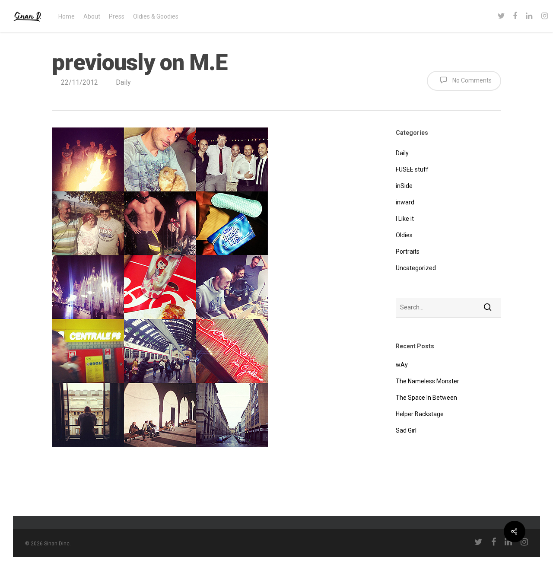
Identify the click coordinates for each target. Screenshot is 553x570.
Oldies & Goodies (155, 16)
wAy (402, 364)
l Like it (405, 218)
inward (405, 202)
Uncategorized (416, 267)
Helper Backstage (420, 414)
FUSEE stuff (412, 169)
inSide (404, 185)
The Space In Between (426, 397)
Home (66, 16)
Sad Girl (406, 430)
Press (116, 16)
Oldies (404, 235)
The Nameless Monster (427, 381)
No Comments (471, 80)
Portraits (408, 251)
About (91, 16)
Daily (123, 82)
